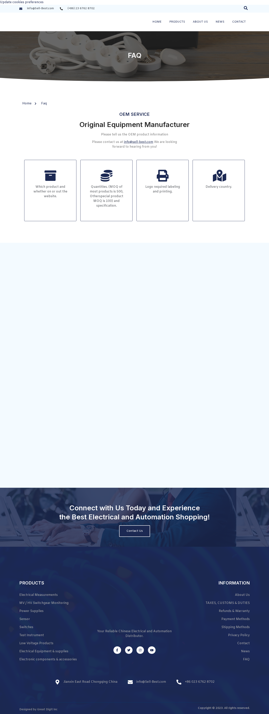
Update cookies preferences (22, 2)
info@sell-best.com (138, 142)
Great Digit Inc (47, 709)
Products (177, 22)
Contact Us (134, 531)
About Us (200, 22)
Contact (239, 22)
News (220, 22)
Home (156, 22)
